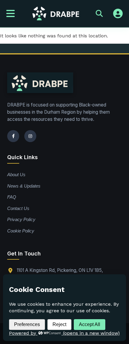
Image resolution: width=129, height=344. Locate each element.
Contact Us (18, 208)
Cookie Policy (20, 230)
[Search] (99, 13)
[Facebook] (13, 136)
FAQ (11, 197)
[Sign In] (118, 13)
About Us (16, 174)
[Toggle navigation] (10, 13)
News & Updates (23, 185)
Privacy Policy (21, 219)
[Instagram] (30, 136)
